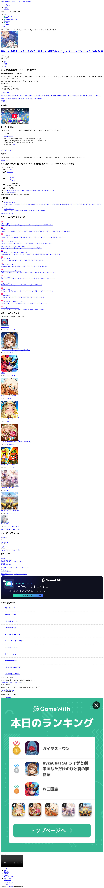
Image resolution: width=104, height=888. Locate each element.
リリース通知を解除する (7, 697)
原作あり (12, 179)
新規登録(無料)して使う (7, 683)
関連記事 (6, 63)
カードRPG (10, 421)
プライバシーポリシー (10, 876)
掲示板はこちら (5, 160)
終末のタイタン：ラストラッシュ (10, 510)
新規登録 (6, 7)
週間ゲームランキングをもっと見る (10, 529)
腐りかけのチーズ (8, 136)
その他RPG (10, 352)
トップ (5, 14)
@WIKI (6, 884)
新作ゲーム (8, 17)
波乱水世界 (4, 537)
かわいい (12, 176)
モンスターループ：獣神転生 (8, 396)
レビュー (6, 64)
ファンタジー (14, 180)
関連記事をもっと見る (7, 213)
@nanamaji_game (11, 192)
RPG (8, 490)
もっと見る (4, 575)
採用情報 (6, 873)
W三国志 (3, 373)
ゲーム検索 (7, 5)
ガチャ (6, 22)
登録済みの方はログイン (20, 683)
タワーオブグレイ (5, 523)
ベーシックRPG (11, 375)
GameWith (10, 886)
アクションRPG (11, 329)
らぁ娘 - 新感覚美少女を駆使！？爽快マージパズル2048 (16, 441)
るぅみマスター (5, 547)
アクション (10, 169)
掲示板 (5, 66)
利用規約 (6, 875)
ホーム (5, 4)
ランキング (7, 21)
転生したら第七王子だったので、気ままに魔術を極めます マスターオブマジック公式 (30, 190)
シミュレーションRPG (13, 526)
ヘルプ (5, 870)
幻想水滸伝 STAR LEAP (7, 487)
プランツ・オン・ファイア (8, 464)
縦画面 (12, 177)
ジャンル (7, 24)
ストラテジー (10, 467)
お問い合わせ (7, 880)
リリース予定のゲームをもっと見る (10, 550)
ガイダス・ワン (5, 327)
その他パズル (10, 444)
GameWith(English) (8, 882)
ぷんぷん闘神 (4, 542)
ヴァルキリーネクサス (7, 418)
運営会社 (6, 872)
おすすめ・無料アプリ (11, 19)
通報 (14, 144)
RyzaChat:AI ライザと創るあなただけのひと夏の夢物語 (15, 350)
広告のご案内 (7, 878)
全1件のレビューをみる (7, 150)
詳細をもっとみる (5, 92)
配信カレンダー (9, 16)
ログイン (6, 9)
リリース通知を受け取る (7, 690)
